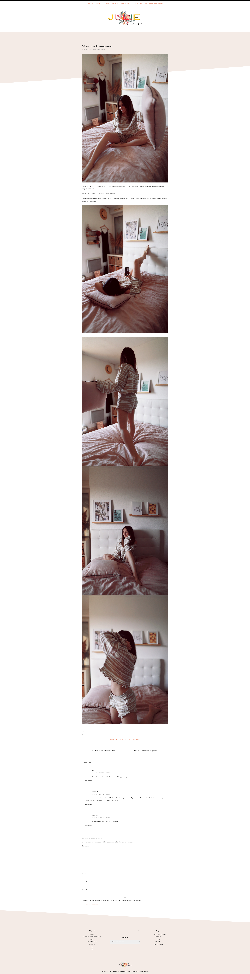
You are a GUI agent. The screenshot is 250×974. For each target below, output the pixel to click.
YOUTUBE (128, 739)
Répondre (88, 781)
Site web (84, 890)
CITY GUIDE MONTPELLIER (158, 934)
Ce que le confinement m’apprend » (146, 751)
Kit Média (158, 942)
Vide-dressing (158, 944)
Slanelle (92, 944)
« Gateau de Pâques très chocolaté (103, 751)
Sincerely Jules (92, 942)
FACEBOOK (113, 739)
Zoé (92, 949)
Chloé (92, 934)
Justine (92, 939)
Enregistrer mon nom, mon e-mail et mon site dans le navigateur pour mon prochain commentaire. (111, 900)
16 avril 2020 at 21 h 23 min (101, 817)
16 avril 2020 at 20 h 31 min (101, 794)
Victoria (92, 947)
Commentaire (86, 846)
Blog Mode (96, 49)
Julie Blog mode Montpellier (92, 936)
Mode (103, 49)
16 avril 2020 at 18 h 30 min (101, 773)
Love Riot (145, 971)
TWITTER (121, 739)
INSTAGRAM (136, 739)
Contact (158, 936)
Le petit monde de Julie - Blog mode (125, 18)
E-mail (84, 882)
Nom (84, 874)
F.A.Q (158, 939)
